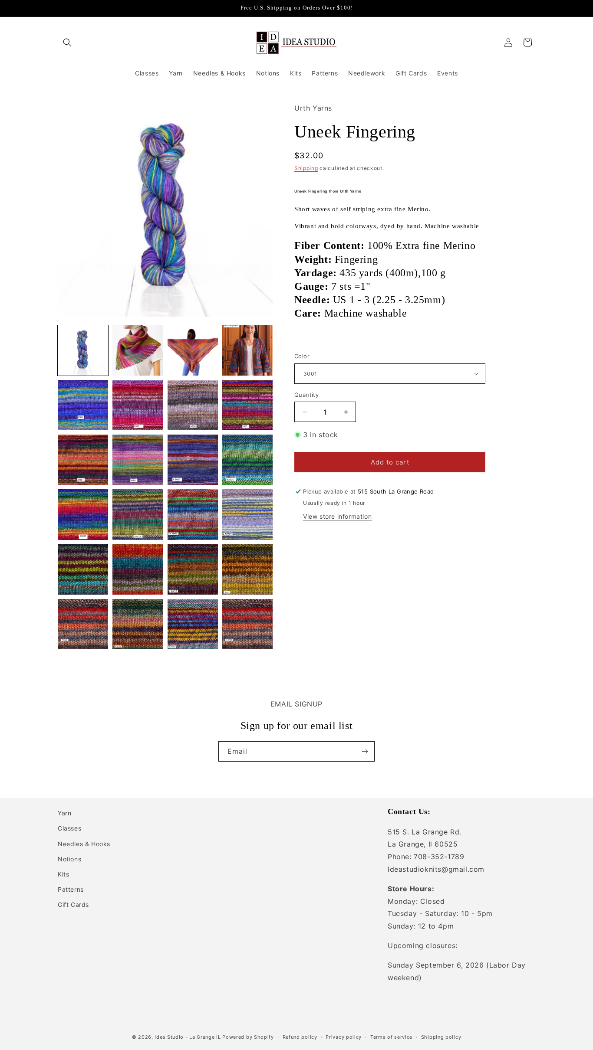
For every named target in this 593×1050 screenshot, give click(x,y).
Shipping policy (441, 1037)
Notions (69, 859)
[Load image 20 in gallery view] (247, 569)
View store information (337, 516)
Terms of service (391, 1037)
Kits (63, 874)
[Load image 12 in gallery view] (247, 460)
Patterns (71, 889)
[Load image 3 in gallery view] (193, 350)
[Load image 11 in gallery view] (193, 460)
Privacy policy (344, 1037)
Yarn (64, 813)
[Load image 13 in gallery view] (83, 514)
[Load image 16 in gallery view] (247, 514)
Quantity (306, 394)
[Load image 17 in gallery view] (83, 569)
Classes (69, 828)
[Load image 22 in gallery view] (137, 624)
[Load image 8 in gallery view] (247, 405)
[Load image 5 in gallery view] (83, 405)
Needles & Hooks (84, 843)
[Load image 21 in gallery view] (83, 624)
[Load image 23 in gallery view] (193, 624)
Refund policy (300, 1037)
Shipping (306, 168)
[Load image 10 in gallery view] (137, 460)
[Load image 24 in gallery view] (247, 624)
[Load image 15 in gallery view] (193, 514)
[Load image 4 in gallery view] (247, 350)
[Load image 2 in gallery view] (137, 350)
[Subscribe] (364, 751)
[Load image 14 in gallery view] (137, 514)
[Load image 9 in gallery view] (83, 460)
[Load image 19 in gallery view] (193, 569)
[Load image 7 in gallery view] (193, 405)
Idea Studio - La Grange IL (188, 1037)
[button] (67, 42)
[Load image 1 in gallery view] (83, 350)
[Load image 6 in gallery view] (137, 405)
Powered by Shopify (248, 1037)
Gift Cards (73, 905)
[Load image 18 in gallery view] (137, 569)
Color (302, 356)
